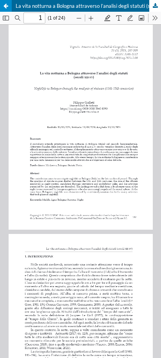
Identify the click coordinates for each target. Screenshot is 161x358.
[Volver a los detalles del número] (6, 6)
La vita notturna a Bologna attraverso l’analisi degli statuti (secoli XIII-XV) (88, 6)
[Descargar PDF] (155, 6)
